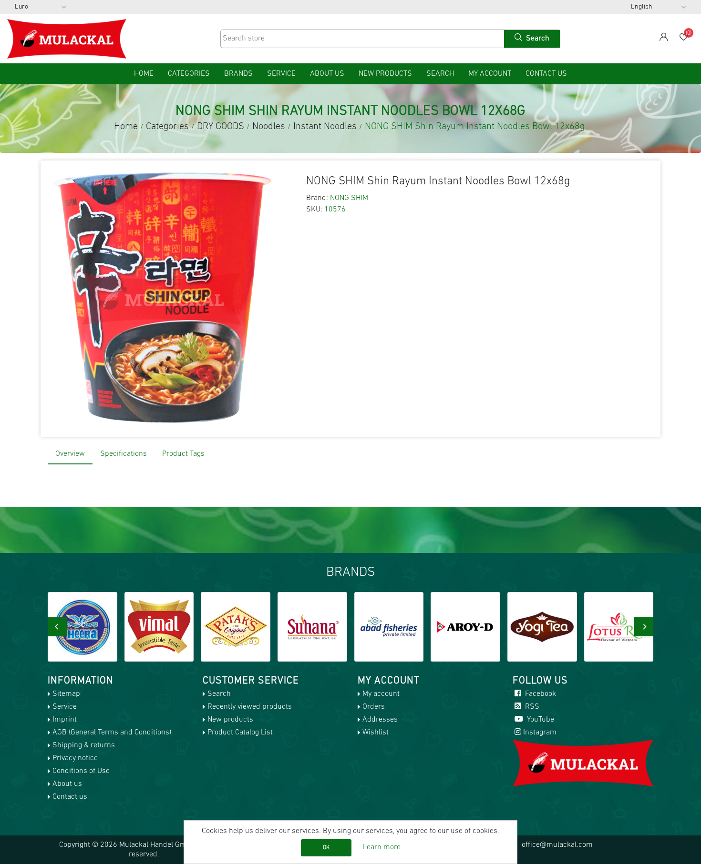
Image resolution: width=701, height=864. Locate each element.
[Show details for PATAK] (236, 627)
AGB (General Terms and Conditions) (111, 732)
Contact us (546, 74)
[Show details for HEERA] (82, 627)
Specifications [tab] (123, 454)
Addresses (380, 719)
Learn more (382, 847)
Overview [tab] (70, 454)
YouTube (539, 719)
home (144, 74)
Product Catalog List (240, 732)
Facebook (539, 694)
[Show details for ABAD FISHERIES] (389, 627)
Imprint (64, 719)
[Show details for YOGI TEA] (542, 627)
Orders (373, 707)
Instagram (540, 732)
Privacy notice (75, 758)
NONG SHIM (349, 198)
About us (327, 74)
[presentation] (57, 626)
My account (489, 74)
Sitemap (66, 694)
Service (281, 74)
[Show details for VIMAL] (159, 627)
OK (326, 848)
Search (440, 74)
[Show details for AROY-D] (465, 627)
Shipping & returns (83, 745)
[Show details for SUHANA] (312, 627)
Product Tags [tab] (183, 454)
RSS (531, 707)
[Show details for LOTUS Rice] (619, 627)
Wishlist (375, 732)
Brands (238, 74)
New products (385, 74)
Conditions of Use (81, 771)
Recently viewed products (249, 707)
